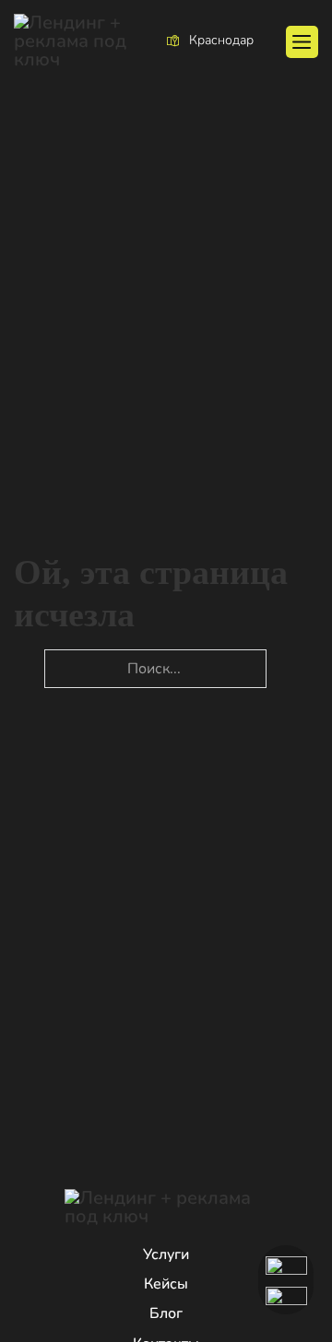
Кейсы (166, 1284)
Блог (166, 1313)
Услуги (166, 1254)
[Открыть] (302, 42)
